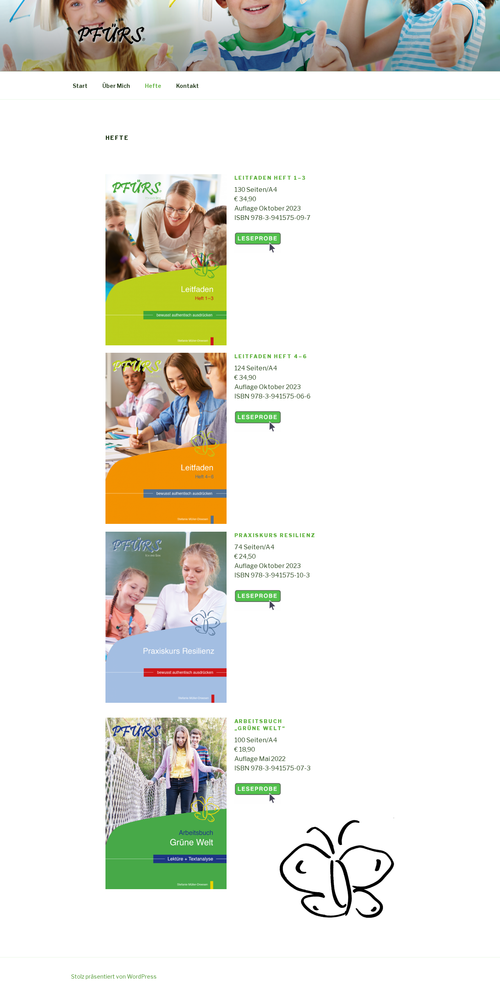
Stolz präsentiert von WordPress (114, 976)
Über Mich (116, 85)
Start (80, 85)
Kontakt (187, 85)
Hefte (153, 85)
